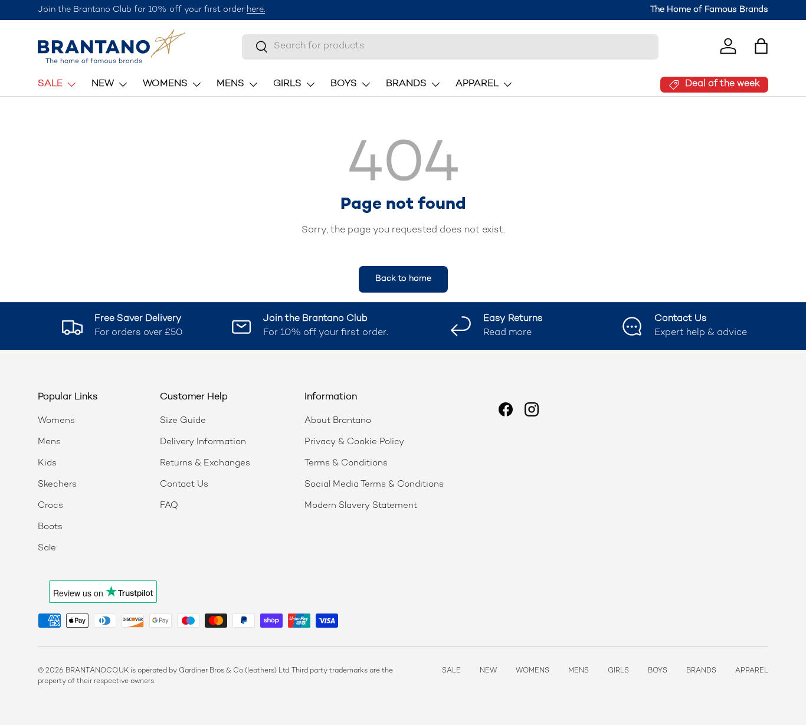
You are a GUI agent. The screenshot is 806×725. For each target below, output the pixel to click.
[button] (761, 46)
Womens (56, 420)
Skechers (57, 484)
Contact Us (184, 484)
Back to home (403, 278)
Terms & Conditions (346, 463)
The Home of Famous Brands (709, 9)
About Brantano (337, 420)
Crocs (50, 505)
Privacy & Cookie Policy (354, 442)
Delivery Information (203, 442)
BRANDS (406, 84)
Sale (47, 548)
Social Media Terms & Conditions (374, 484)
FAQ (169, 505)
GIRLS (287, 84)
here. (256, 9)
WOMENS (165, 84)
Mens (49, 442)
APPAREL (477, 84)
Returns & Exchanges (205, 463)
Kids (47, 463)
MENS (230, 84)
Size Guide (183, 420)
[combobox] (450, 46)
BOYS (343, 84)
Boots (50, 527)
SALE (50, 84)
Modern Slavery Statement (360, 505)
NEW (102, 84)
